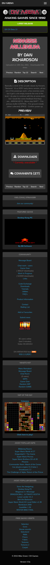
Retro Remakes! (25, 369)
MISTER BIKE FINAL (25, 510)
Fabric (25, 540)
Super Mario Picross (25, 457)
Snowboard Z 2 (25, 470)
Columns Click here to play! (25, 418)
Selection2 (25, 532)
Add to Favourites (25, 312)
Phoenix (25, 462)
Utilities (25, 291)
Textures (25, 542)
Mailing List (25, 307)
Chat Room (25, 374)
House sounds (25, 529)
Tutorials (25, 289)
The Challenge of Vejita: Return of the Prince (25, 472)
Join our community (25, 203)
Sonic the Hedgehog (25, 486)
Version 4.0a (25, 562)
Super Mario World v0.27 (25, 451)
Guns (25, 527)
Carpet (25, 547)
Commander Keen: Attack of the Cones (25, 464)
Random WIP (25, 384)
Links (25, 279)
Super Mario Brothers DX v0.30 (25, 459)
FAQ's (25, 294)
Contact (25, 304)
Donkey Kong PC (25, 489)
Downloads (25, 286)
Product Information (25, 299)
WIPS (25, 379)
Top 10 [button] (25, 72)
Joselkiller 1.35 (25, 507)
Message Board (25, 260)
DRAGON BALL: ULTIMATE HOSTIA (25, 494)
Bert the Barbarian (25, 499)
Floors (25, 537)
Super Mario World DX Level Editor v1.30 (25, 502)
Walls (25, 534)
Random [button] (17, 72)
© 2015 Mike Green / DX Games (25, 556)
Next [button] (41, 72)
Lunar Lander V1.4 (25, 497)
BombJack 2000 (25, 505)
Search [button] (34, 72)
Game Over (25, 268)
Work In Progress (25, 273)
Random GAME (25, 387)
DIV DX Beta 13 (11, 29)
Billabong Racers (25, 449)
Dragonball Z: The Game (25, 454)
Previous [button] (9, 72)
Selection (25, 524)
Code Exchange (25, 284)
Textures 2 (25, 545)
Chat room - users (25, 266)
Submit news (25, 317)
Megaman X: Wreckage (25, 492)
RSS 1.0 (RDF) (25, 354)
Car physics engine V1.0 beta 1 (25, 467)
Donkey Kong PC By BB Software (25, 232)
